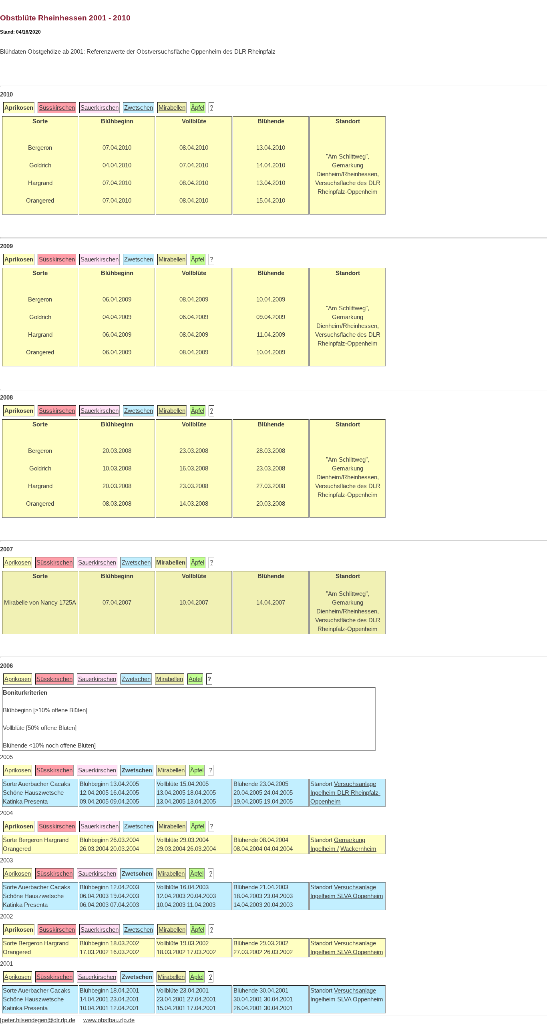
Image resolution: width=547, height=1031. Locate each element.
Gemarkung (349, 840)
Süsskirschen (57, 108)
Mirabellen (172, 108)
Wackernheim (358, 849)
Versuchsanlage (355, 784)
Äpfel (197, 108)
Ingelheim (323, 793)
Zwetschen (138, 108)
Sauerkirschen (99, 108)
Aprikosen (17, 562)
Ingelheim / (324, 849)
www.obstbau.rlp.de (109, 1020)
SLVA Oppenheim (360, 896)
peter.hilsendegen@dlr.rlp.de (38, 1020)
